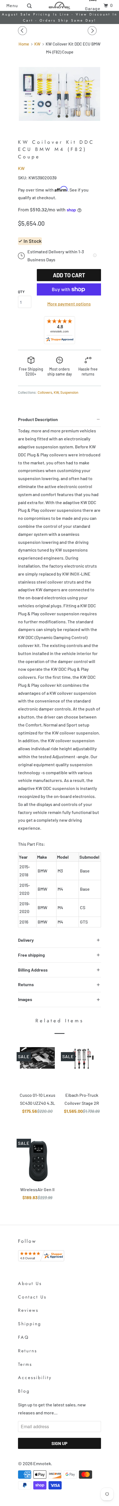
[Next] (93, 30)
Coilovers (45, 392)
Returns (27, 1351)
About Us (30, 1283)
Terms (25, 1364)
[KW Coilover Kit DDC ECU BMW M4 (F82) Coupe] (59, 94)
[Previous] (23, 30)
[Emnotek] (59, 5)
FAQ (23, 1337)
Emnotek (42, 1463)
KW (21, 168)
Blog (24, 1391)
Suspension (69, 392)
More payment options (69, 303)
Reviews (28, 1310)
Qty (21, 291)
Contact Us (32, 1297)
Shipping (29, 1324)
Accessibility (35, 1377)
